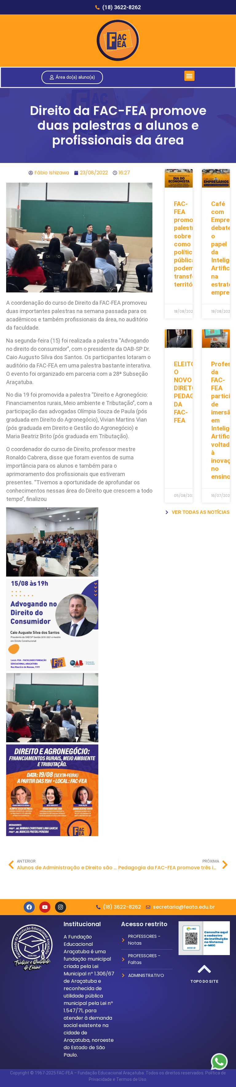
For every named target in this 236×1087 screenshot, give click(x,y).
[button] (189, 76)
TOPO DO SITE (204, 981)
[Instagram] (60, 907)
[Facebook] (29, 907)
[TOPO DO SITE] (204, 969)
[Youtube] (44, 907)
